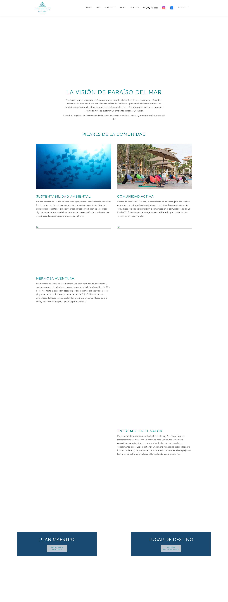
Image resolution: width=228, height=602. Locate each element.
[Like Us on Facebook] (172, 8)
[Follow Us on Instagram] (164, 8)
